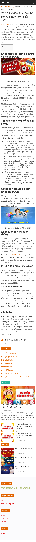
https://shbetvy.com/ (8, 504)
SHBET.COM (5, 519)
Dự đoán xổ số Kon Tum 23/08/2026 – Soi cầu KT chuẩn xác (24, 435)
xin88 (3, 515)
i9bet (2, 500)
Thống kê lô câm (7, 360)
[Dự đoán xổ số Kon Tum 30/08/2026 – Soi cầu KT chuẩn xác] (8, 424)
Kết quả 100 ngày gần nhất (11, 353)
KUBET (3, 533)
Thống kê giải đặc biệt (9, 356)
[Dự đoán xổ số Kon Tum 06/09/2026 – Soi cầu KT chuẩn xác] (18, 387)
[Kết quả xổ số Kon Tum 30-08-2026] (8, 449)
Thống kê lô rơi (6, 367)
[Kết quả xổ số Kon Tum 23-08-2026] (8, 458)
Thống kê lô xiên (7, 370)
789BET (3, 522)
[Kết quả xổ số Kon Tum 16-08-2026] (8, 467)
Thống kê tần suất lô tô (9, 373)
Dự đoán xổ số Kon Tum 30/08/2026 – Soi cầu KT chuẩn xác (24, 426)
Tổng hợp (11, 7)
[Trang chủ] (3, 2)
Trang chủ (4, 7)
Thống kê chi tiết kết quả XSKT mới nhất (16, 377)
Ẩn (10, 47)
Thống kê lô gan (7, 363)
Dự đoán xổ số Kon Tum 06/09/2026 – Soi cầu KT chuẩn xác (17, 405)
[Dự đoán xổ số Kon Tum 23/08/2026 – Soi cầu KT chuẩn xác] (8, 434)
